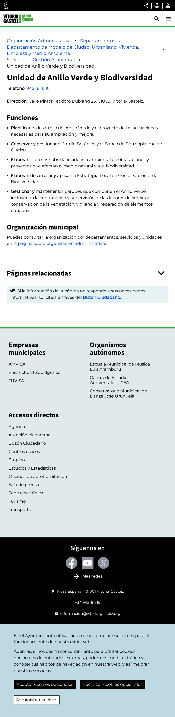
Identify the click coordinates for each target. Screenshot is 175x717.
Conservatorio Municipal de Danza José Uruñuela (118, 393)
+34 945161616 (87, 602)
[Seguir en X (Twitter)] (103, 563)
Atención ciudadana (30, 434)
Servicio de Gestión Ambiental (41, 59)
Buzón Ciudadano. (102, 297)
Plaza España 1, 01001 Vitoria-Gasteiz (90, 591)
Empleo (17, 459)
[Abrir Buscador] (158, 18)
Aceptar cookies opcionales (44, 684)
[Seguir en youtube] (87, 563)
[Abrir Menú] (168, 18)
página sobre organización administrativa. (62, 243)
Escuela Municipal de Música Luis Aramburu (120, 366)
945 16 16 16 (38, 88)
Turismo (17, 501)
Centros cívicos (24, 451)
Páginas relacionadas (39, 273)
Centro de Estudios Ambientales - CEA (110, 380)
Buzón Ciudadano (27, 443)
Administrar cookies (36, 699)
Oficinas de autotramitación (38, 476)
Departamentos (97, 40)
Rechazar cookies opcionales (113, 684)
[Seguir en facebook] (71, 563)
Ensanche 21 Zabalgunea (35, 372)
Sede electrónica (26, 492)
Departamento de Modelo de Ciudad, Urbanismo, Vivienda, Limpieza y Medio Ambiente (73, 50)
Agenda (17, 426)
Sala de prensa (24, 484)
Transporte (20, 509)
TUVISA (16, 380)
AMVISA (17, 364)
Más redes (92, 576)
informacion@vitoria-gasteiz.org (90, 613)
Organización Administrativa (39, 40)
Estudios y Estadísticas (32, 468)
